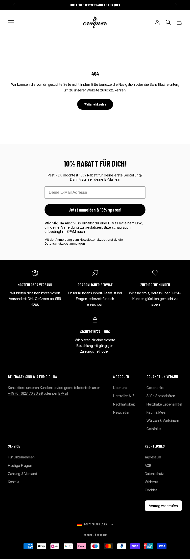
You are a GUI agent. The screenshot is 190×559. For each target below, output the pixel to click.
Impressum (153, 457)
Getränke (153, 429)
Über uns (120, 388)
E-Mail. (63, 393)
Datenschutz (154, 474)
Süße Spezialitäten (160, 396)
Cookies (151, 490)
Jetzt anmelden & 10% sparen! (95, 210)
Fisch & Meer (156, 412)
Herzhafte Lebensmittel (164, 404)
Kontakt (13, 482)
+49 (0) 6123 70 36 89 (25, 393)
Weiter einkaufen (95, 104)
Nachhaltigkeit (124, 404)
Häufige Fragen (20, 465)
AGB (148, 465)
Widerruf (151, 482)
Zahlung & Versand (22, 474)
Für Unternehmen (21, 457)
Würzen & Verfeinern (162, 420)
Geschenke (155, 388)
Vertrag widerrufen (163, 506)
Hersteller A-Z (123, 396)
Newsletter (121, 412)
